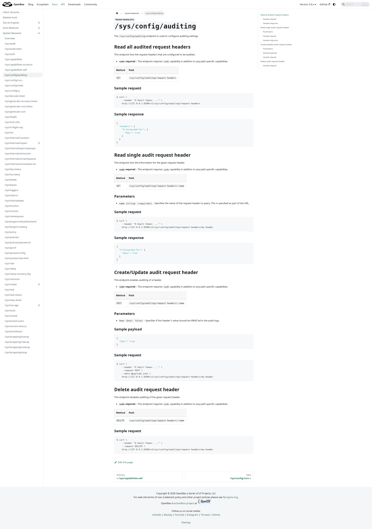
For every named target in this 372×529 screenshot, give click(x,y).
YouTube (179, 514)
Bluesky (168, 514)
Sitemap (186, 522)
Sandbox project (185, 503)
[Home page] (117, 13)
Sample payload (270, 53)
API (63, 4)
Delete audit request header (273, 61)
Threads (205, 514)
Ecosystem (43, 4)
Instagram (192, 514)
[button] (21, 22)
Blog (30, 4)
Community (90, 4)
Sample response (270, 23)
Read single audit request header (275, 27)
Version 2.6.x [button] (307, 4)
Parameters (268, 31)
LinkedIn (156, 514)
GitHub (324, 4)
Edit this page (125, 462)
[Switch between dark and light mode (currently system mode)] (334, 4)
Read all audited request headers (275, 15)
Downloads (74, 4)
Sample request (269, 19)
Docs (55, 4)
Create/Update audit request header (276, 44)
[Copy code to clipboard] (249, 96)
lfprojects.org (230, 497)
